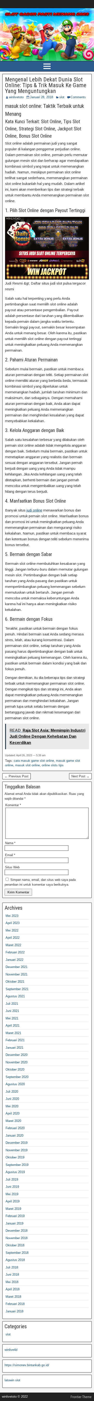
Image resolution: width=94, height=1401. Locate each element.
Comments (78, 97)
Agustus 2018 (15, 1260)
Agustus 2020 (15, 1084)
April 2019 (13, 1201)
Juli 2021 (12, 1003)
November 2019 (16, 1150)
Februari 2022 (15, 952)
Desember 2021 (16, 967)
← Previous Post (16, 776)
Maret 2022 (13, 945)
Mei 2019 (12, 1194)
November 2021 (16, 974)
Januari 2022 (14, 960)
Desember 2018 (16, 1230)
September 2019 (17, 1165)
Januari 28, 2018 (41, 97)
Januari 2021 (14, 1047)
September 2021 (17, 989)
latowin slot (12, 1380)
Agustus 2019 (15, 1172)
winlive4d (11, 1350)
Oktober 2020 (15, 1069)
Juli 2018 (12, 1267)
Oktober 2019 (15, 1157)
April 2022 (13, 937)
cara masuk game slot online (34, 760)
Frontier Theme (81, 1397)
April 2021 (13, 1025)
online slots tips (53, 765)
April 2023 (13, 923)
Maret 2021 (13, 1033)
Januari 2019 (14, 1223)
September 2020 (17, 1077)
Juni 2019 (12, 1186)
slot (61, 97)
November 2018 (16, 1238)
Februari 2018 (15, 1304)
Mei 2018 (12, 1282)
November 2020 (16, 1062)
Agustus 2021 (15, 996)
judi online (34, 510)
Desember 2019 (16, 1143)
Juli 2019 (12, 1179)
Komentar (13, 805)
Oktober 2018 (15, 1245)
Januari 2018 (14, 1311)
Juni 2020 (12, 1099)
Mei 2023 (12, 916)
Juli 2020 (12, 1091)
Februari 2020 (15, 1128)
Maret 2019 (13, 1209)
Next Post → (80, 776)
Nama (10, 843)
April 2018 (13, 1289)
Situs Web (12, 867)
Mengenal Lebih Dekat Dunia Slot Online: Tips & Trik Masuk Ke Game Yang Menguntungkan (45, 85)
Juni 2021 (12, 1011)
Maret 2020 (13, 1121)
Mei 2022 (12, 930)
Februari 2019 (15, 1216)
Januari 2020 (14, 1135)
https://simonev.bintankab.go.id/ (27, 1365)
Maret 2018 (13, 1296)
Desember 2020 (16, 1055)
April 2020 (13, 1113)
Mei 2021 (12, 1018)
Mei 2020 (12, 1106)
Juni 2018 (12, 1274)
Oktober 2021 (15, 981)
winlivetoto (16, 97)
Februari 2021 (15, 1040)
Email (10, 855)
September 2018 (17, 1253)
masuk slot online (27, 765)
